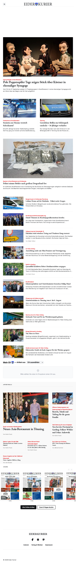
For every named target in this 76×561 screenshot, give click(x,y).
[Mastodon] (43, 539)
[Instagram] (38, 539)
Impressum (49, 545)
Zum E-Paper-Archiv (46, 507)
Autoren (26, 545)
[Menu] (4, 4)
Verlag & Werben (37, 545)
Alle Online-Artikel (28, 507)
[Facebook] (32, 539)
